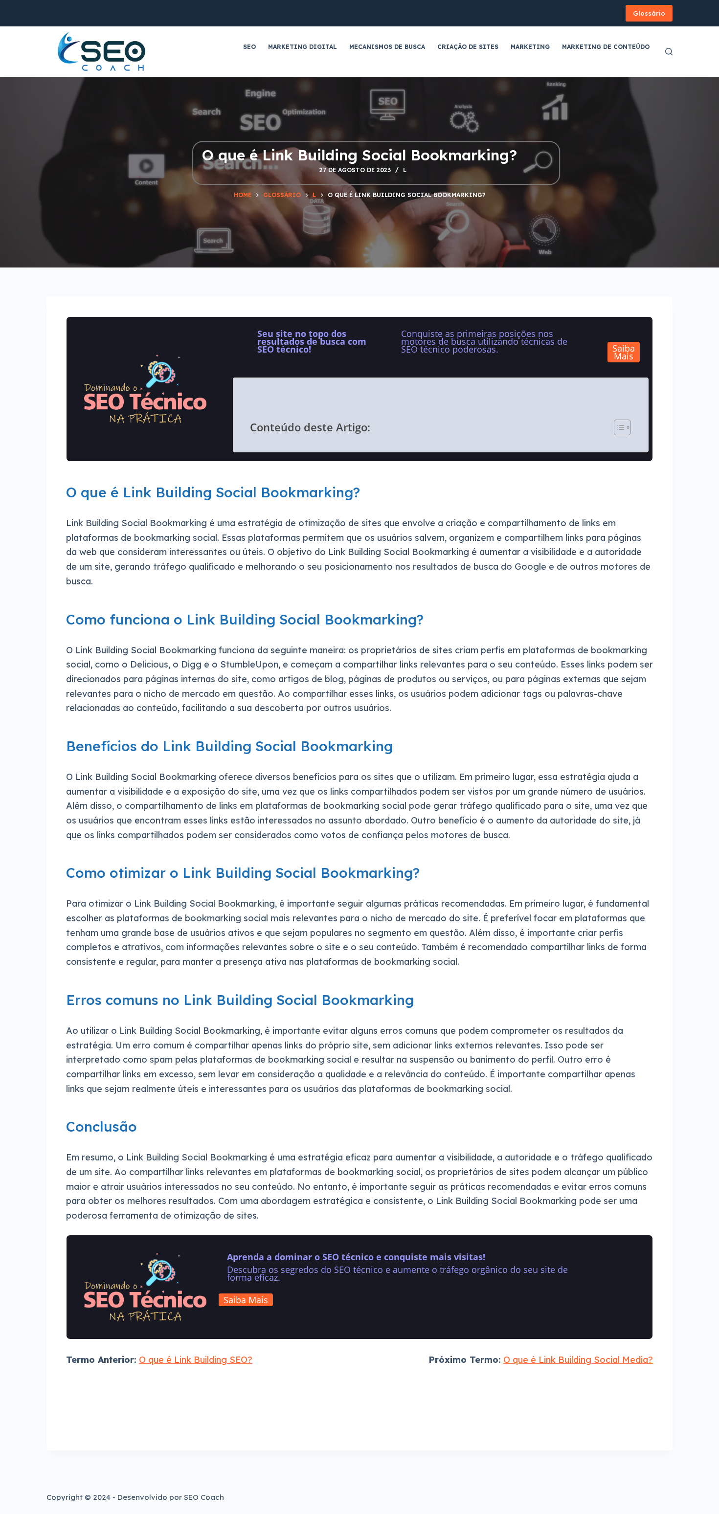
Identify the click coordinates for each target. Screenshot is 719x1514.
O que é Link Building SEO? (195, 1359)
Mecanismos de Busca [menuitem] (387, 46)
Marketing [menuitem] (530, 46)
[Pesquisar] (669, 51)
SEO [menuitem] (249, 46)
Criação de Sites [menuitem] (467, 46)
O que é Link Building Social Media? (578, 1359)
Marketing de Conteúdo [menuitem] (606, 46)
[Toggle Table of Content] (617, 427)
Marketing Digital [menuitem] (302, 46)
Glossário (649, 13)
